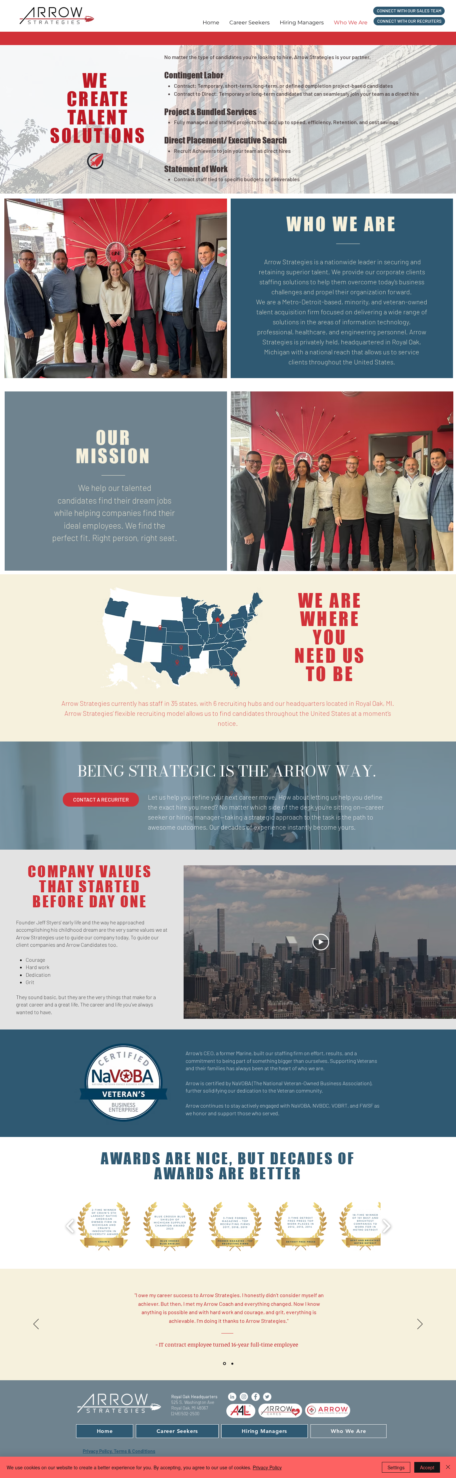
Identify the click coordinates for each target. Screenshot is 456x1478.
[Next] (420, 1324)
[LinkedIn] (232, 1397)
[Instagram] (244, 1397)
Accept (427, 1467)
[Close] (448, 1467)
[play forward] (386, 1226)
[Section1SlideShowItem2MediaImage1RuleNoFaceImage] (231, 1363)
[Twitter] (267, 1397)
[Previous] (36, 1324)
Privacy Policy (267, 1467)
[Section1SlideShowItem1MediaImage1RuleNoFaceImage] (224, 1364)
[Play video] (320, 942)
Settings (396, 1467)
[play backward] (70, 1226)
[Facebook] (255, 1397)
